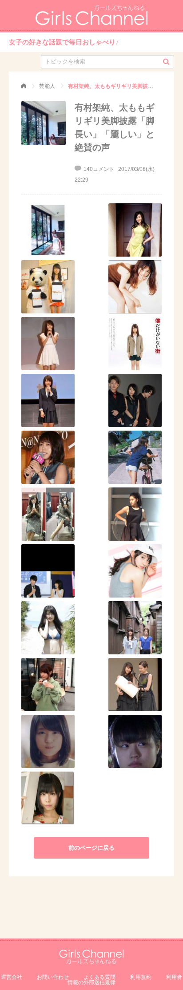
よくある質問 (99, 977)
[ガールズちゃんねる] (23, 86)
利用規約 (140, 977)
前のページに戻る (91, 847)
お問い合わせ (53, 977)
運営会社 (11, 977)
